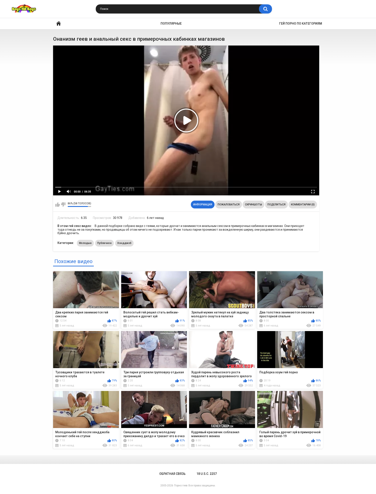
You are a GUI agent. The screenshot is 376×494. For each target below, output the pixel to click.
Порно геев (181, 485)
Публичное (104, 243)
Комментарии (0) (303, 204)
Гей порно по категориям (300, 23)
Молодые (85, 243)
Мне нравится (57, 204)
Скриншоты (253, 204)
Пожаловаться (229, 204)
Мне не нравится (63, 204)
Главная (58, 23)
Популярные (171, 23)
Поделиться (276, 204)
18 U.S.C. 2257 (206, 473)
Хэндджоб (124, 243)
